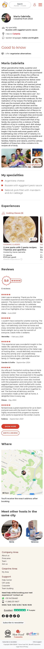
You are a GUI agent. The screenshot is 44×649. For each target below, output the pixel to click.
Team (4, 561)
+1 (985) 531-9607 (12, 602)
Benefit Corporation (34, 644)
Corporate (6, 586)
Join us (5, 564)
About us (5, 555)
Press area (6, 558)
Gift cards (6, 583)
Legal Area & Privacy (22, 646)
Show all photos (33, 165)
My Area (5, 572)
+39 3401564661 (11, 598)
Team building (7, 588)
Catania (16, 34)
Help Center (7, 580)
